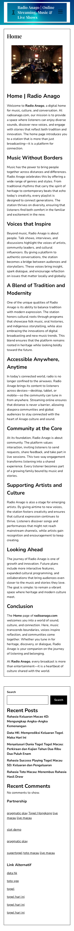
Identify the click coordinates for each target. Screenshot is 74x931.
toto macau (31, 853)
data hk (12, 873)
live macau (24, 818)
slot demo (14, 829)
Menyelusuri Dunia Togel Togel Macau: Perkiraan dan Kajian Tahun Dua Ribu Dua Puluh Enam (35, 749)
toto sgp (13, 881)
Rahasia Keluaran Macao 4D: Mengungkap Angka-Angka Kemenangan (28, 721)
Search (11, 692)
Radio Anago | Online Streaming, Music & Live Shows (36, 12)
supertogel (14, 853)
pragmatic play (17, 813)
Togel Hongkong (40, 813)
